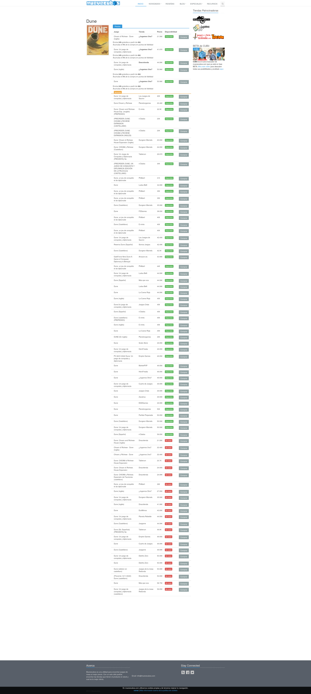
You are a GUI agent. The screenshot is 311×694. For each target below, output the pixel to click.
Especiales (196, 3)
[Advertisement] (138, 13)
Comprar (183, 37)
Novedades (154, 3)
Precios (117, 26)
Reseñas (170, 3)
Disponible (169, 36)
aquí (221, 69)
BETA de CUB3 (201, 46)
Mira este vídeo (204, 66)
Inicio (140, 3)
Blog (182, 3)
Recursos (212, 3)
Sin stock (169, 440)
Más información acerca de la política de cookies (158, 690)
